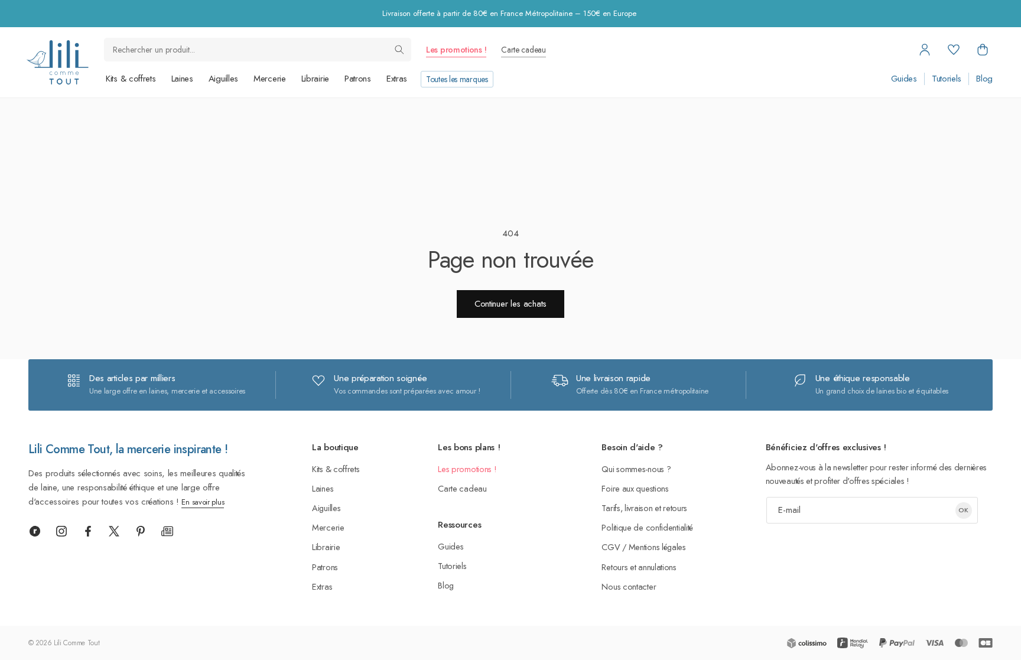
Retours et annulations (638, 567)
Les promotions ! (456, 50)
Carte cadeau (523, 50)
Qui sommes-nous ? (636, 469)
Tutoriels (946, 78)
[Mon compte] (925, 50)
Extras (396, 78)
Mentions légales (657, 547)
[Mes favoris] (954, 50)
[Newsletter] (167, 531)
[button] (983, 50)
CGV (610, 547)
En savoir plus (202, 502)
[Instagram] (61, 531)
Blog (984, 78)
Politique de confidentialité (647, 527)
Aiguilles (223, 78)
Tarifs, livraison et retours (644, 508)
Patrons (357, 78)
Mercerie (269, 78)
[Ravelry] (34, 531)
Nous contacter (628, 586)
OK (963, 510)
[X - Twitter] (114, 531)
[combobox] (257, 49)
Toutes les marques (457, 79)
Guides (904, 78)
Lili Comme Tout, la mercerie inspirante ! (127, 449)
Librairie (315, 78)
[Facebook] (88, 531)
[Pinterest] (140, 531)
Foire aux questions (634, 488)
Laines (182, 78)
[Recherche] (399, 49)
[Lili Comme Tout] (57, 62)
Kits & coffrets (131, 78)
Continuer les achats (510, 303)
